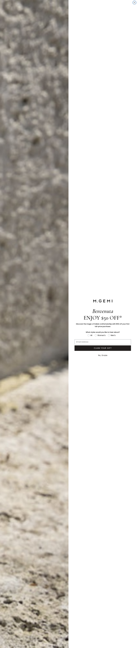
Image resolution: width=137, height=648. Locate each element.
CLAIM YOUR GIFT (103, 348)
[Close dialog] (134, 2)
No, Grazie (102, 355)
